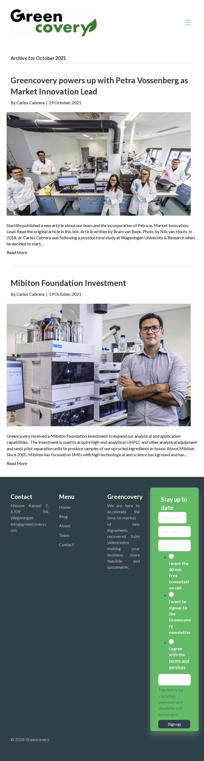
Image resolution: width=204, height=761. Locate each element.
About (65, 525)
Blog (63, 516)
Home (64, 507)
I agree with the (179, 657)
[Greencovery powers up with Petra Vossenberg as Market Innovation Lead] (99, 163)
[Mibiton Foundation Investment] (99, 364)
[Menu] (188, 22)
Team (64, 535)
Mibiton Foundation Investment (68, 283)
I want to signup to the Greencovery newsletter (180, 617)
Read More (17, 252)
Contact (66, 544)
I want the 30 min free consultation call (179, 575)
